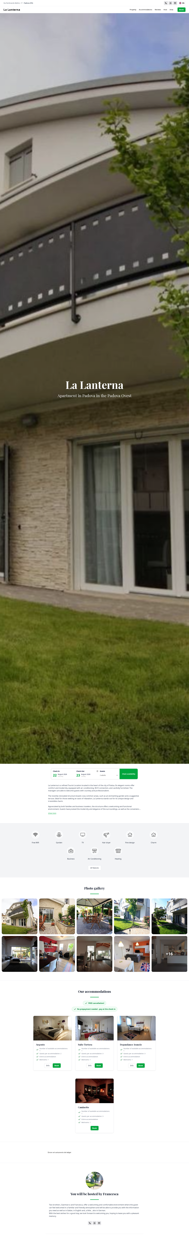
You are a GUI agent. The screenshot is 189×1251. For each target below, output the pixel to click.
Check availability (128, 774)
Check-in (56, 771)
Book (181, 9)
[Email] (175, 3)
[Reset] (97, 771)
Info (48, 1065)
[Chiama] (166, 3)
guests (102, 771)
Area (171, 9)
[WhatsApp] (170, 3)
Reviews (158, 9)
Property (133, 9)
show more (52, 813)
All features (94, 868)
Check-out (80, 771)
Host (165, 9)
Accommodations (145, 9)
